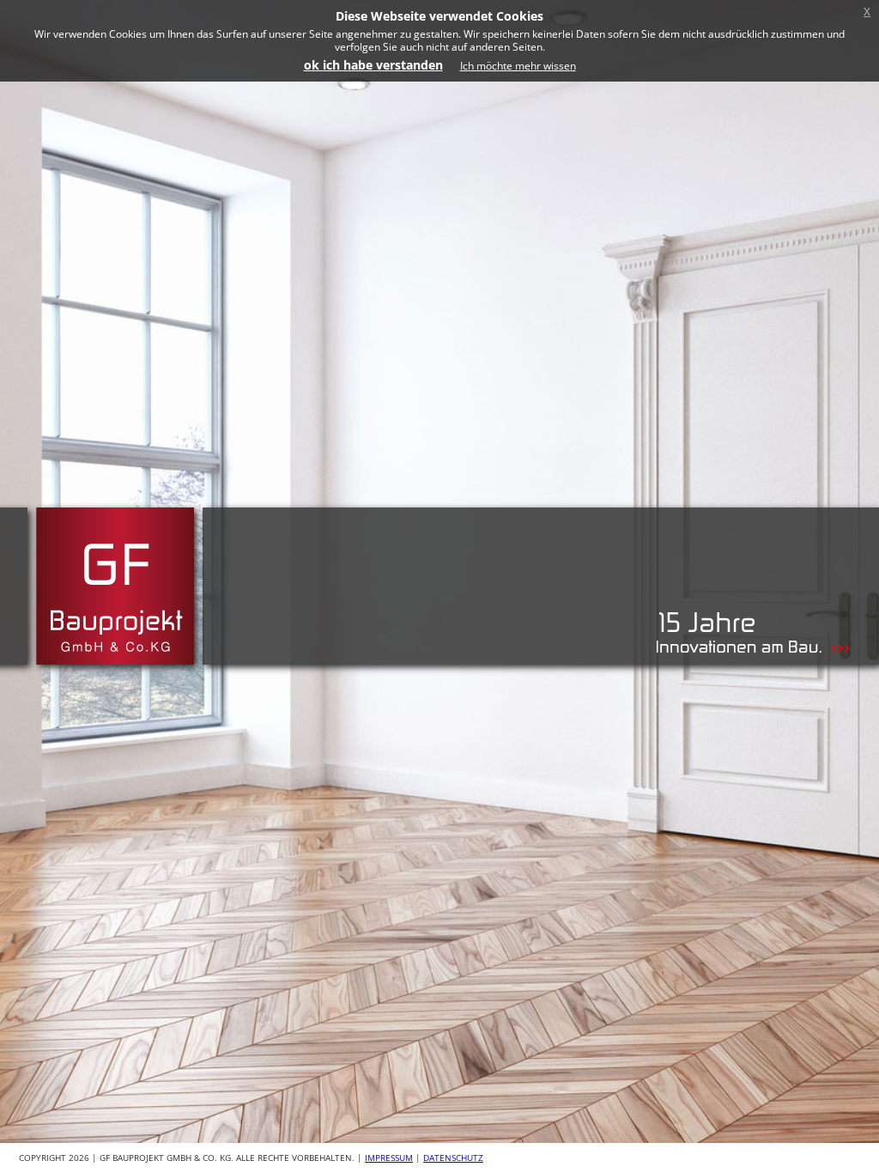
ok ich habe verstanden (373, 65)
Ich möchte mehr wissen (518, 65)
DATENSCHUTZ (453, 1158)
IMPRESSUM (389, 1158)
